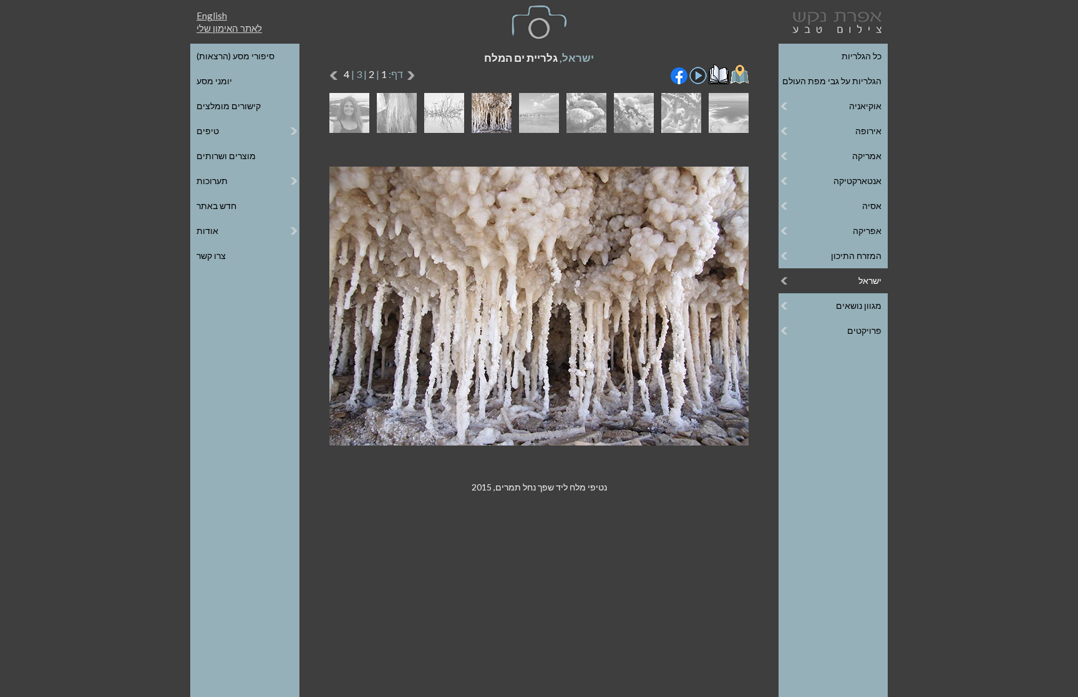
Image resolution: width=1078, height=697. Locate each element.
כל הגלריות (861, 56)
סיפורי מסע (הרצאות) (235, 56)
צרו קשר (211, 255)
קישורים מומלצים (229, 105)
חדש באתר (216, 205)
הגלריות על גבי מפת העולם (831, 81)
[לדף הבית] (835, 21)
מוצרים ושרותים (226, 155)
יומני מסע (214, 81)
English (212, 15)
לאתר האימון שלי (229, 28)
